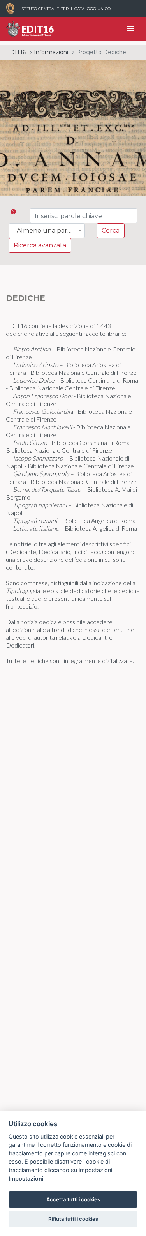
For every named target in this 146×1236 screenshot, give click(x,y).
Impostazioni (26, 1178)
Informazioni (51, 52)
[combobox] (47, 230)
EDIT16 (16, 52)
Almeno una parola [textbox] (47, 231)
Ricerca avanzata (40, 245)
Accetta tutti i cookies (73, 1199)
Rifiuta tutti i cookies (73, 1219)
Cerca (111, 230)
